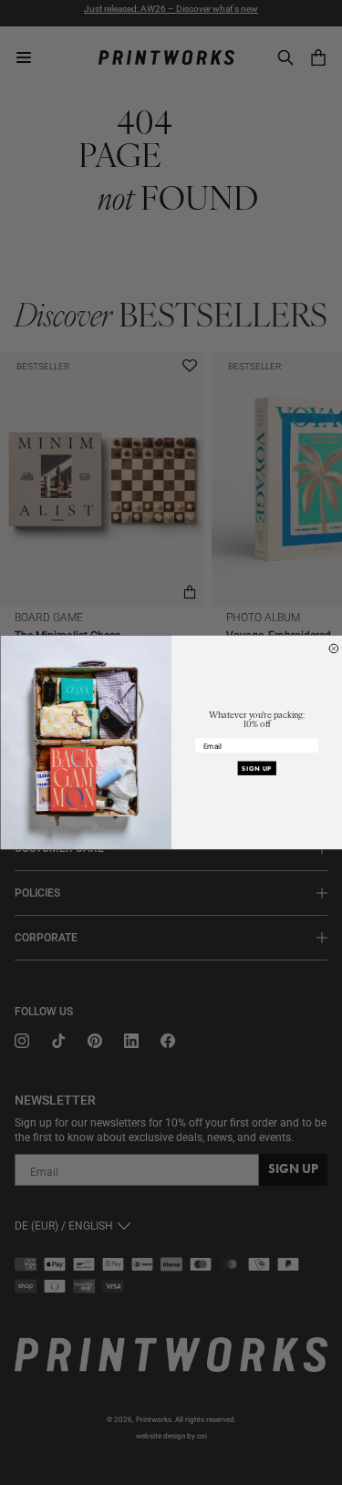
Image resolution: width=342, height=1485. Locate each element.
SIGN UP (257, 768)
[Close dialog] (333, 648)
